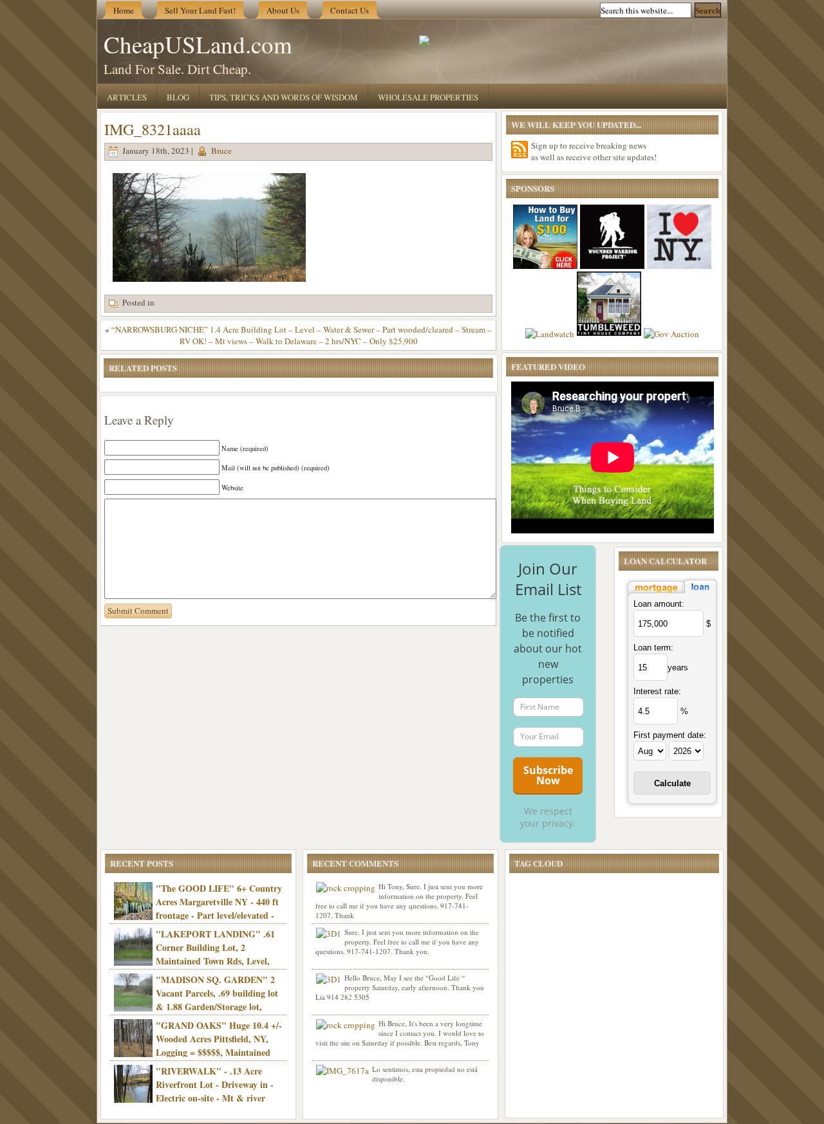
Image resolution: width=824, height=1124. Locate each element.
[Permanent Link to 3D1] (328, 933)
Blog (178, 97)
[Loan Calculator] (672, 594)
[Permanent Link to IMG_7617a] (342, 1070)
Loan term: (653, 647)
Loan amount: (658, 604)
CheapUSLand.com (198, 44)
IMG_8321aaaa (152, 129)
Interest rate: (657, 691)
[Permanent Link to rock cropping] (345, 888)
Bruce (221, 150)
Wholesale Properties (428, 97)
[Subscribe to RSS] (519, 149)
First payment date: (669, 735)
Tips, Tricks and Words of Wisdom (283, 97)
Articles (127, 97)
